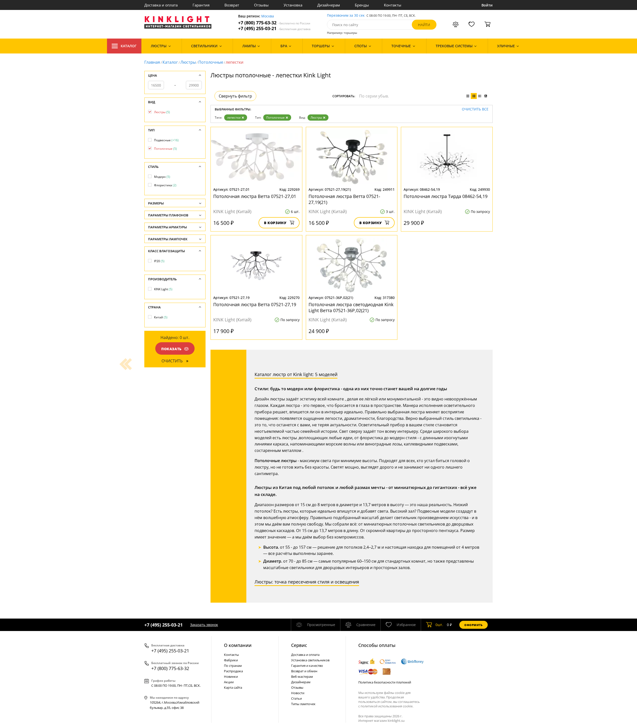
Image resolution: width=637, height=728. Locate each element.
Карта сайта (233, 687)
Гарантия (201, 4)
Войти (487, 5)
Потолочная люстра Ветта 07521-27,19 (254, 304)
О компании (238, 645)
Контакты (392, 4)
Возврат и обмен (304, 671)
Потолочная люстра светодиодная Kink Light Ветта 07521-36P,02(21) (351, 307)
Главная (152, 62)
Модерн (162, 177)
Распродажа (233, 671)
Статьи (296, 698)
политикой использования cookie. (387, 706)
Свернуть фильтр (235, 96)
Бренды (362, 4)
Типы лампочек (303, 704)
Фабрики (231, 660)
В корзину (275, 222)
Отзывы (261, 4)
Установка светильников (310, 660)
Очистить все (475, 109)
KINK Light (163, 289)
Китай (160, 317)
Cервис (299, 645)
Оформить (473, 625)
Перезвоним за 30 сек (346, 15)
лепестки (234, 117)
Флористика (165, 185)
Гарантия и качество (307, 665)
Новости (297, 693)
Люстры (188, 62)
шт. (439, 624)
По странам (233, 665)
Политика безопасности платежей (384, 682)
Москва (267, 16)
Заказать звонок (204, 624)
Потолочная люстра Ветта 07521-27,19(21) (344, 199)
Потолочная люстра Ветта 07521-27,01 (254, 196)
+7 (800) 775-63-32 (274, 23)
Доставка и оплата (161, 4)
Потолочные (210, 62)
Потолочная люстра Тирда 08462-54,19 (445, 196)
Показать (171, 348)
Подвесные (166, 140)
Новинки (231, 676)
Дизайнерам (328, 4)
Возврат (231, 4)
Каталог (129, 46)
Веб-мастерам (302, 676)
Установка (293, 4)
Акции (229, 682)
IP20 (159, 261)
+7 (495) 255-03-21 (274, 28)
